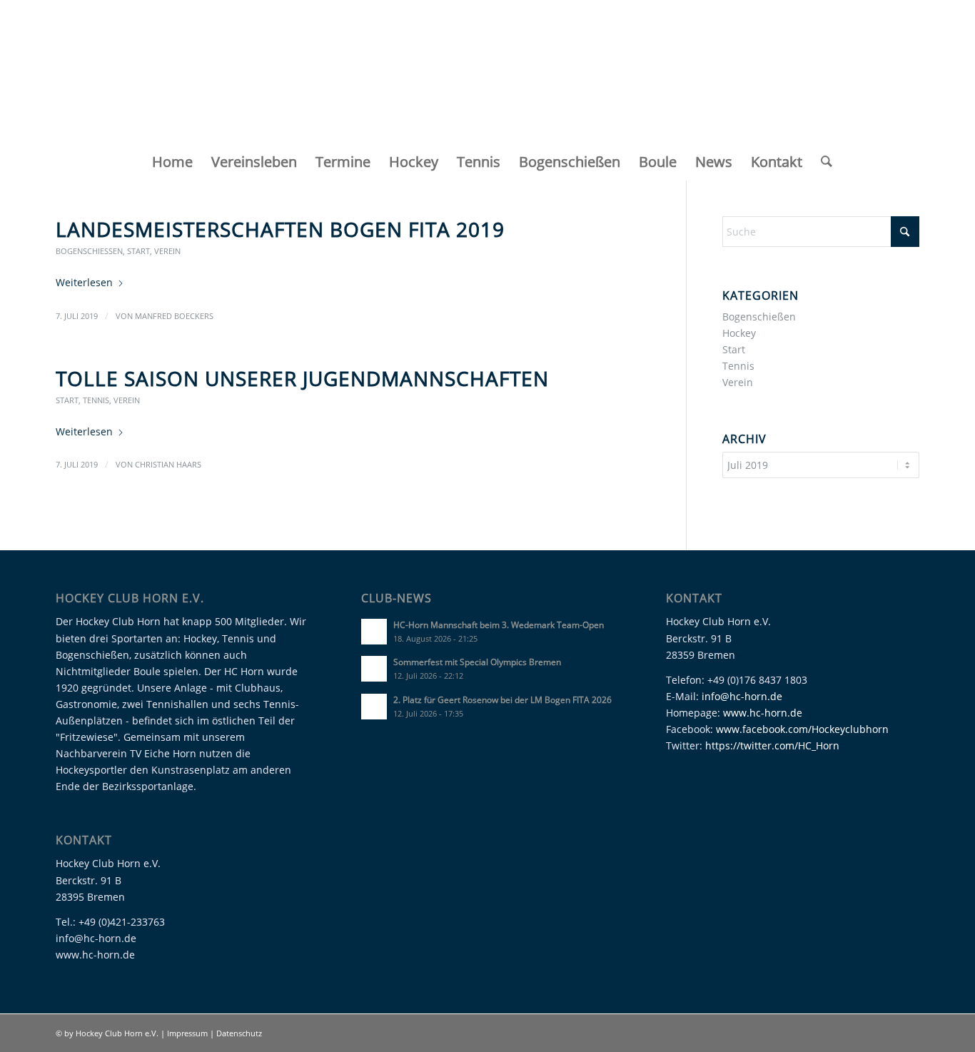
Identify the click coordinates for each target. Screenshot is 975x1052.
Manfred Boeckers (174, 315)
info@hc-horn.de (742, 696)
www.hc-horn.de (762, 712)
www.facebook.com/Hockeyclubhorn (802, 729)
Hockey (739, 333)
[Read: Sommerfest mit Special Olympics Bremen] (374, 669)
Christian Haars (168, 464)
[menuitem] (172, 162)
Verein (167, 251)
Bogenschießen (89, 251)
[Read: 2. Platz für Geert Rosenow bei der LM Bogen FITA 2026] (374, 706)
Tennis (96, 400)
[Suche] (822, 162)
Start (138, 251)
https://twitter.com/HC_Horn (772, 745)
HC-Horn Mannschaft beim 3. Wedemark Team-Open (498, 624)
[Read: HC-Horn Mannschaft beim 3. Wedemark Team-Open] (374, 631)
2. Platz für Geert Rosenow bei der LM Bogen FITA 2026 (502, 699)
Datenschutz (239, 1033)
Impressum (188, 1033)
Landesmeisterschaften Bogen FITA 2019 (280, 229)
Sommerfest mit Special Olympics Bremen (477, 661)
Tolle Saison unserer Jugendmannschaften (302, 378)
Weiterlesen (84, 282)
